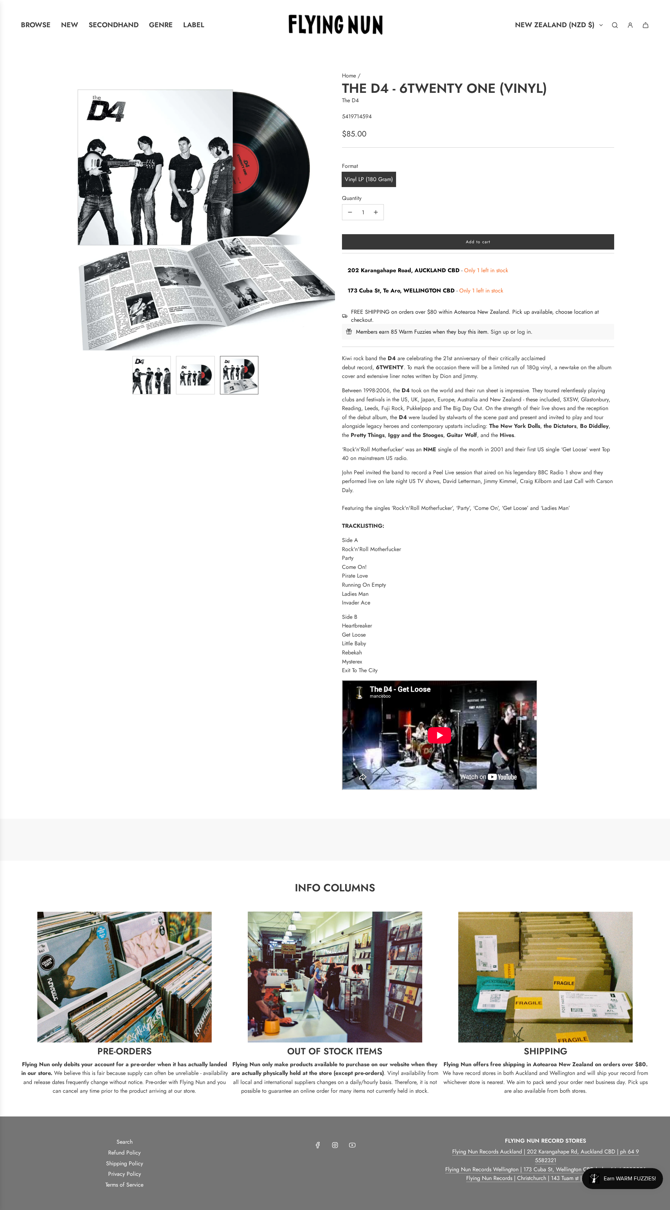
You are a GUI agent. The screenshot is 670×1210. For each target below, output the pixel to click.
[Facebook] (318, 1145)
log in (524, 332)
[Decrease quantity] (350, 212)
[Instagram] (335, 1145)
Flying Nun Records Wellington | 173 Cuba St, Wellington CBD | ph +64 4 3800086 (545, 1169)
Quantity (352, 198)
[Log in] (630, 25)
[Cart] (645, 25)
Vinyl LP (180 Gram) (369, 179)
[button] (61, 210)
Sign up (500, 332)
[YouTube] (352, 1145)
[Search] (615, 25)
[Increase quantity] (376, 212)
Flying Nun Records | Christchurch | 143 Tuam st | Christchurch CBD (545, 1178)
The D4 (350, 100)
